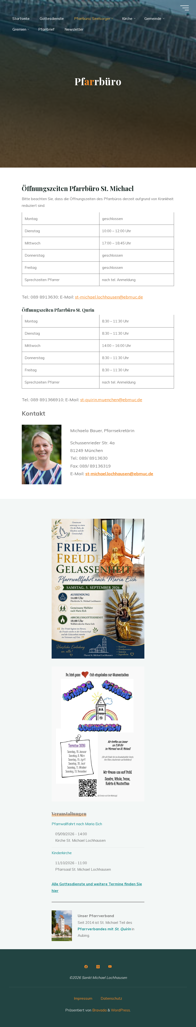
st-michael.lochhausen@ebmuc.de (109, 297)
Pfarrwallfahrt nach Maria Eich (77, 824)
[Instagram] (98, 966)
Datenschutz (111, 998)
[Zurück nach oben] (177, 1008)
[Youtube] (110, 966)
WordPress (120, 1010)
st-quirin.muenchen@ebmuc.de (111, 399)
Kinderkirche (62, 853)
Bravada (99, 1010)
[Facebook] (86, 966)
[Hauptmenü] (184, 8)
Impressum (83, 998)
